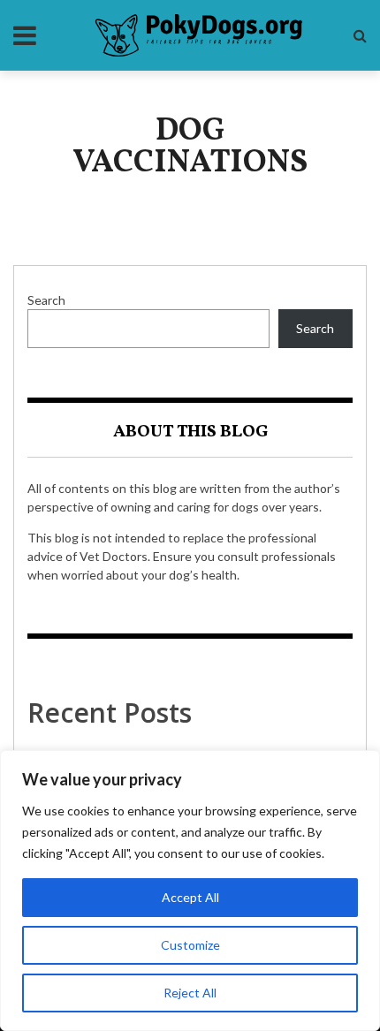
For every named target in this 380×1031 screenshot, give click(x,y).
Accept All (190, 897)
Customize (190, 944)
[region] (190, 890)
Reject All (190, 992)
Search (46, 299)
